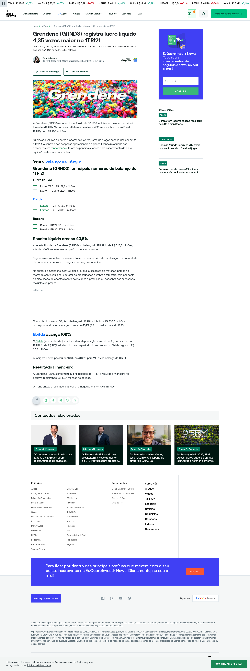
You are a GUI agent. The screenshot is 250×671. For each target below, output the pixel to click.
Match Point (72, 516)
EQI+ (140, 14)
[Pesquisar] (203, 14)
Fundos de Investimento (42, 507)
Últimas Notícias (30, 14)
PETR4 (34, 535)
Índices (149, 524)
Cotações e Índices (40, 493)
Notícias (44, 26)
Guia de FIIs (117, 503)
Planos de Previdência (77, 535)
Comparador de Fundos (123, 489)
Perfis (69, 530)
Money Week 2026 (46, 598)
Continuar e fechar (229, 664)
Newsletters (152, 529)
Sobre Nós (151, 483)
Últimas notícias (166, 110)
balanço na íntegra (63, 161)
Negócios (71, 526)
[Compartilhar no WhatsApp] (75, 400)
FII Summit (71, 503)
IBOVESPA (71, 512)
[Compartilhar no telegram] (60, 400)
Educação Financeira (41, 498)
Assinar (180, 91)
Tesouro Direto (38, 549)
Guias (33, 512)
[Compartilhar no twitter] (68, 400)
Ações (34, 489)
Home (35, 26)
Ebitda (44, 205)
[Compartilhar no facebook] (53, 400)
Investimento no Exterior (42, 516)
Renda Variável (38, 544)
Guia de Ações (118, 498)
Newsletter (36, 530)
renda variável (59, 148)
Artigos (76, 14)
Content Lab (72, 489)
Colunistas (151, 513)
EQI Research (73, 498)
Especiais (126, 14)
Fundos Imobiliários (75, 507)
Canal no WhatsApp (49, 72)
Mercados (36, 521)
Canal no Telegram (79, 72)
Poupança (36, 540)
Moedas (70, 521)
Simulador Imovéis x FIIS (123, 493)
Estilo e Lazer (37, 503)
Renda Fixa (72, 540)
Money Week (37, 526)
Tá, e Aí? (150, 498)
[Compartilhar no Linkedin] (46, 400)
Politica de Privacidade (39, 665)
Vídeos (149, 493)
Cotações (151, 519)
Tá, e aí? (112, 14)
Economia (71, 493)
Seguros (70, 544)
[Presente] (192, 13)
